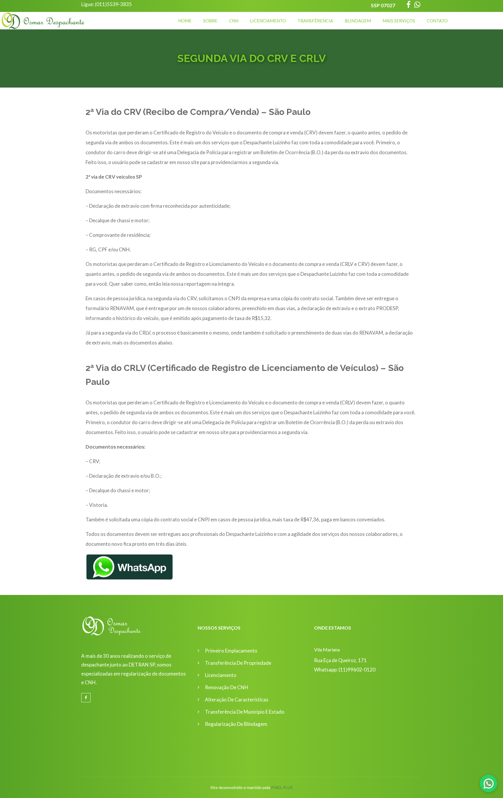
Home (185, 20)
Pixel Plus (282, 787)
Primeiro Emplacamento (231, 651)
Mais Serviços (398, 20)
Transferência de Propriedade (238, 663)
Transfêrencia (315, 20)
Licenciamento (268, 20)
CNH (233, 20)
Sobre (210, 20)
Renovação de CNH (226, 687)
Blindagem (358, 20)
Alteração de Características (236, 699)
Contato (437, 20)
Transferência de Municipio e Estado (244, 712)
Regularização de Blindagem (236, 724)
